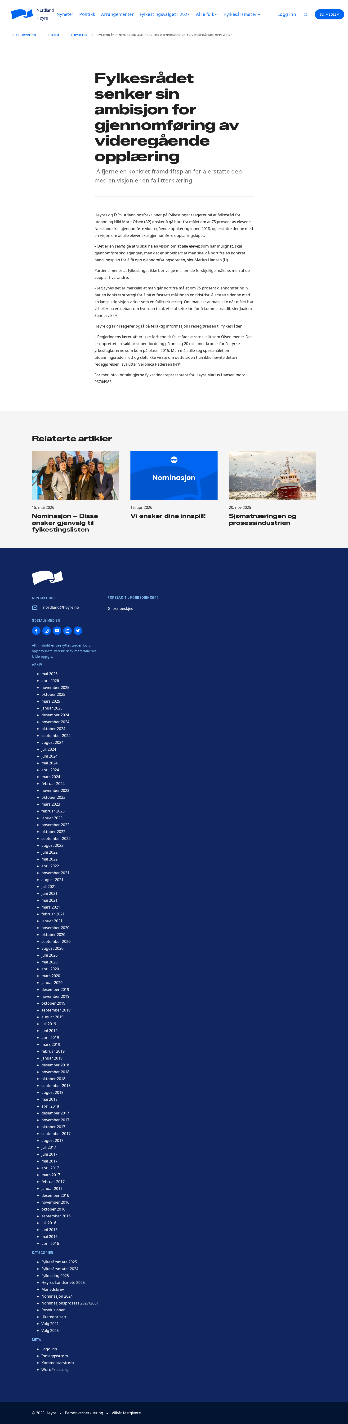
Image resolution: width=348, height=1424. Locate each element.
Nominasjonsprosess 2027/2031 (70, 1303)
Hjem (55, 35)
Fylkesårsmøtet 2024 (59, 1268)
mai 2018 (49, 1099)
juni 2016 (49, 1229)
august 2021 (52, 879)
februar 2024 (53, 783)
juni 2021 (49, 893)
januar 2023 (51, 818)
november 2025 (55, 687)
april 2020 (50, 969)
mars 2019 (50, 1044)
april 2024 (50, 769)
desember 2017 (55, 1113)
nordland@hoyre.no (61, 607)
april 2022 (50, 866)
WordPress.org (55, 1369)
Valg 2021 (50, 1323)
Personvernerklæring (84, 1412)
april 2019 (50, 1037)
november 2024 (55, 721)
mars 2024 (50, 776)
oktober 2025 (53, 694)
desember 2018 (55, 1065)
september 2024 (56, 735)
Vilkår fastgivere (126, 1412)
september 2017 (56, 1133)
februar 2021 (53, 914)
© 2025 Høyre (44, 1412)
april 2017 (50, 1168)
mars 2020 (50, 975)
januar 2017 (51, 1188)
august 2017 (52, 1140)
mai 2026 (49, 673)
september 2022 (56, 838)
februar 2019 (53, 1051)
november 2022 (55, 824)
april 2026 (50, 680)
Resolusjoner (53, 1310)
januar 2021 (51, 920)
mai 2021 (49, 900)
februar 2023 (53, 811)
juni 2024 (49, 756)
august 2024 (52, 742)
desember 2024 (55, 715)
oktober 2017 (53, 1126)
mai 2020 (49, 962)
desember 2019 (55, 989)
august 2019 (52, 1017)
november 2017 (55, 1119)
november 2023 (55, 790)
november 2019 (55, 996)
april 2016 (50, 1243)
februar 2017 (53, 1181)
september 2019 (56, 1010)
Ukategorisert (54, 1316)
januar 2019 (51, 1058)
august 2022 (52, 845)
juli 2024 (48, 749)
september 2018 (56, 1085)
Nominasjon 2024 (57, 1296)
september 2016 (56, 1216)
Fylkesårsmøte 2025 (59, 1261)
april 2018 (50, 1106)
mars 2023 (50, 804)
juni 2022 (49, 852)
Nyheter (80, 35)
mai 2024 (49, 763)
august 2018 (52, 1092)
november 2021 (55, 872)
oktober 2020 (53, 934)
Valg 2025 (50, 1330)
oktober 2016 (53, 1209)
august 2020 (52, 948)
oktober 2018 (53, 1078)
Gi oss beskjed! (121, 608)
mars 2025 (50, 701)
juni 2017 (49, 1154)
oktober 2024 (53, 728)
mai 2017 (49, 1161)
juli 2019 (48, 1023)
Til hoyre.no (26, 35)
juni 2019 (49, 1030)
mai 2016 (49, 1236)
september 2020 (56, 941)
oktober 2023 (53, 797)
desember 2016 (55, 1195)
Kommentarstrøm (57, 1362)
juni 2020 (49, 955)
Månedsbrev (52, 1289)
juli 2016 (48, 1222)
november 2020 (55, 927)
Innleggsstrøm (54, 1355)
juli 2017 (48, 1147)
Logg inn (286, 14)
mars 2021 (50, 907)
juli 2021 (48, 886)
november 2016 (55, 1202)
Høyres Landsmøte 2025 (63, 1282)
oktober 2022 (53, 831)
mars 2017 (50, 1174)
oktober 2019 (53, 1003)
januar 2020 (51, 982)
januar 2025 (51, 708)
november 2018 (55, 1071)
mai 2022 (49, 859)
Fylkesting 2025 (55, 1275)
